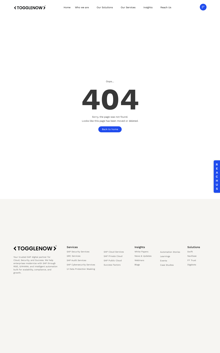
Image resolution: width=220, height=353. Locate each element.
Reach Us (165, 7)
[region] (39, 329)
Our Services (128, 7)
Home (67, 7)
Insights (148, 7)
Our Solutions (105, 7)
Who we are (82, 7)
